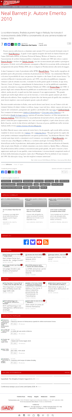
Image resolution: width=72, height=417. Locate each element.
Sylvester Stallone (7, 118)
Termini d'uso (21, 396)
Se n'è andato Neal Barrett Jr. (12, 210)
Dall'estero (9, 164)
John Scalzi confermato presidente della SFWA (58, 210)
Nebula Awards (28, 61)
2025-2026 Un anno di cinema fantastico (35, 305)
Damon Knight (6, 61)
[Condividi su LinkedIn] (19, 44)
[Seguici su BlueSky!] (33, 242)
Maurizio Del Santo (29, 45)
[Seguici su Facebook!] (26, 242)
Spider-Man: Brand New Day (36, 7)
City (54, 109)
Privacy (30, 396)
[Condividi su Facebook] (5, 44)
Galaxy (28, 133)
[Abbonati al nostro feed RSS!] (46, 242)
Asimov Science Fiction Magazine (28, 125)
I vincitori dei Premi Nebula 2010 (33, 258)
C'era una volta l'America (51, 112)
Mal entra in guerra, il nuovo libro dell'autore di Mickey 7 (58, 289)
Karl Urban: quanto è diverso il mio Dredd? (34, 210)
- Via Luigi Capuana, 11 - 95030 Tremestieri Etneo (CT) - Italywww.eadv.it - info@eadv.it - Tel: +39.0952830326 (43, 407)
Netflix (47, 7)
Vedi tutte (67, 372)
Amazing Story (40, 133)
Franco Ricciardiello (57, 7)
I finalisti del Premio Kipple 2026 (21, 341)
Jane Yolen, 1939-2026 (18, 350)
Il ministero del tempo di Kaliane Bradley (23, 360)
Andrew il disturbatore (31, 112)
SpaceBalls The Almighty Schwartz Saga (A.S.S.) (17, 379)
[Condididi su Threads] (12, 44)
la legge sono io (45, 184)
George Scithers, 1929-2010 (57, 258)
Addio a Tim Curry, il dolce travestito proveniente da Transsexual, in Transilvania (34, 292)
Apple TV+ (15, 7)
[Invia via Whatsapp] (15, 44)
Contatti (52, 396)
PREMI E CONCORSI (15, 339)
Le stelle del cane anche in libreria (21, 331)
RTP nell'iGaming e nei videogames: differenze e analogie (13, 308)
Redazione (44, 396)
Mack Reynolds (58, 138)
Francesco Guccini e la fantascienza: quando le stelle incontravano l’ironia (33, 321)
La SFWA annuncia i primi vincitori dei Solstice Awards (36, 271)
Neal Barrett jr (14, 53)
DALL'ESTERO (54, 204)
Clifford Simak (63, 109)
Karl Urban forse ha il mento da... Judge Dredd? (13, 259)
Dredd (36, 184)
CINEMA (29, 204)
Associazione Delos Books (31, 401)
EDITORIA (6, 204)
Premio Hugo (55, 87)
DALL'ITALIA (13, 319)
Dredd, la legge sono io (19, 115)
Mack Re (43, 187)
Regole (36, 396)
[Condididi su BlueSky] (8, 44)
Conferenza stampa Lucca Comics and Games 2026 (18, 387)
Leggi (14, 324)
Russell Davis (44, 71)
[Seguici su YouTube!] (39, 242)
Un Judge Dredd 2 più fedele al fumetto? (11, 270)
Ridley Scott (22, 7)
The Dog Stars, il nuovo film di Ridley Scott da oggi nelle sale (12, 289)
